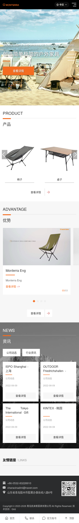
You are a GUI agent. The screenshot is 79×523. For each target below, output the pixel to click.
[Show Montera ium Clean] (38, 301)
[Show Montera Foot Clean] (45, 301)
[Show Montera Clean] (41, 301)
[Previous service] (4, 154)
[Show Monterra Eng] (34, 301)
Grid (14, 509)
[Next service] (74, 154)
